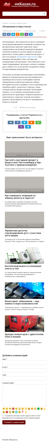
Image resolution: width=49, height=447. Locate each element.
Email (5, 367)
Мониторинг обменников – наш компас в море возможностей (22, 302)
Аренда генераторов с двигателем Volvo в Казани (24, 335)
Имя (4, 359)
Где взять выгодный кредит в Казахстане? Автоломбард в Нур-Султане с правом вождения (23, 162)
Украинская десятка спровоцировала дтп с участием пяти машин (23, 233)
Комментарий (8, 383)
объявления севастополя (26, 57)
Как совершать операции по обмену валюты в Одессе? (20, 196)
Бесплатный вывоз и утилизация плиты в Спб (23, 267)
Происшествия (30, 31)
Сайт (4, 375)
